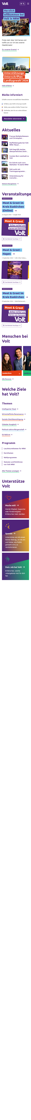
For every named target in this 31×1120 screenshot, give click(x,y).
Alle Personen (6, 379)
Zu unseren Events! (9, 49)
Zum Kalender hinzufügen (12, 239)
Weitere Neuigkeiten (9, 184)
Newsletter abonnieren (13, 119)
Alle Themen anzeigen (10, 471)
